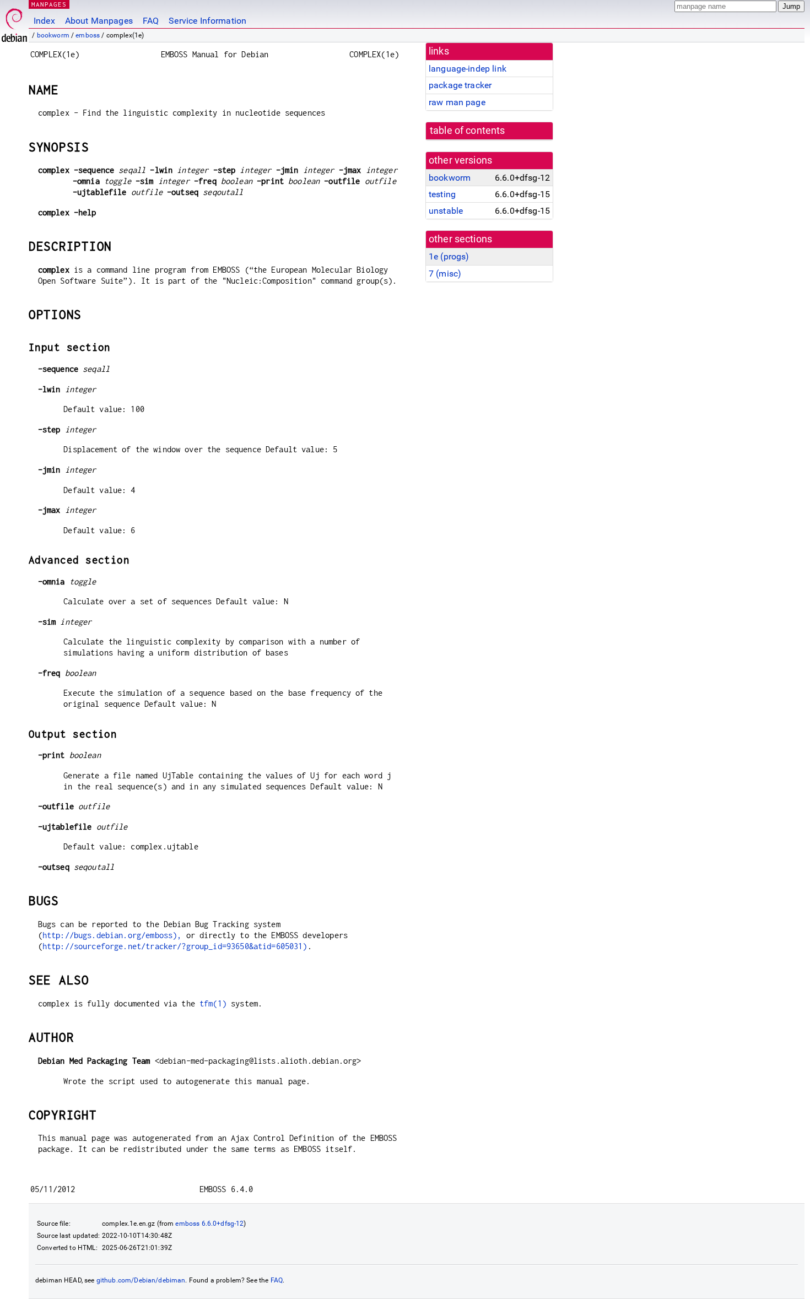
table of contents (467, 130)
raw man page (457, 102)
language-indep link (467, 68)
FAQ (151, 20)
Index (44, 20)
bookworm (53, 35)
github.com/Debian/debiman (141, 1280)
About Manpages (99, 20)
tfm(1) (212, 1003)
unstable (446, 210)
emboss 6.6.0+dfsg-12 (209, 1223)
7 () (445, 273)
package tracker (460, 85)
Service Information (207, 20)
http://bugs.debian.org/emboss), (112, 935)
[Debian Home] (14, 22)
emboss (87, 35)
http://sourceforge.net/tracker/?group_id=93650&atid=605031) (174, 946)
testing (442, 194)
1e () (449, 256)
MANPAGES (49, 4)
